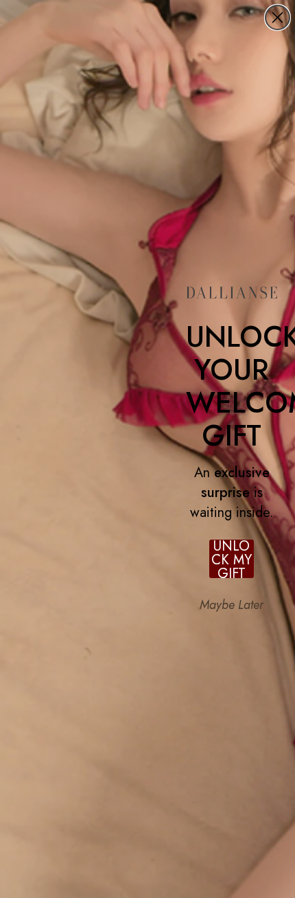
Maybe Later (231, 605)
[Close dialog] (278, 17)
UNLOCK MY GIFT (231, 559)
